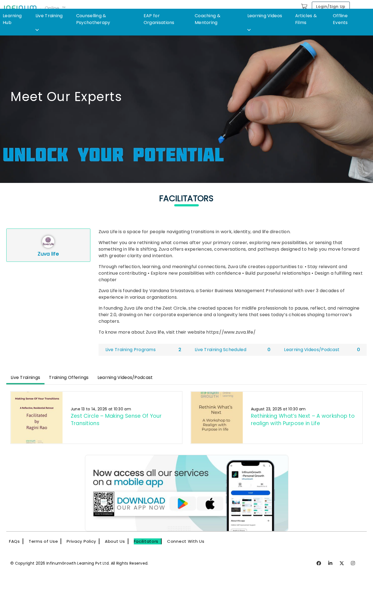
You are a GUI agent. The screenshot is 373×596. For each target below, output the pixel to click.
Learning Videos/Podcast (125, 377)
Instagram (353, 563)
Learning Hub (12, 19)
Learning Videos (264, 16)
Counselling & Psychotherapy (93, 19)
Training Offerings (68, 377)
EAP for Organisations (159, 19)
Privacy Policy (81, 541)
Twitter (342, 563)
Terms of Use (43, 541)
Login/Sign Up (330, 6)
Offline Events (340, 19)
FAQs (14, 541)
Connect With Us (186, 541)
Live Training (49, 16)
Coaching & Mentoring (207, 19)
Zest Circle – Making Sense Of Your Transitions (116, 419)
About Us (115, 541)
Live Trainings (25, 377)
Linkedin (330, 563)
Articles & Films (306, 19)
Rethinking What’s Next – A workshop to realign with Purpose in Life (303, 419)
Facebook (319, 563)
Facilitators (146, 541)
